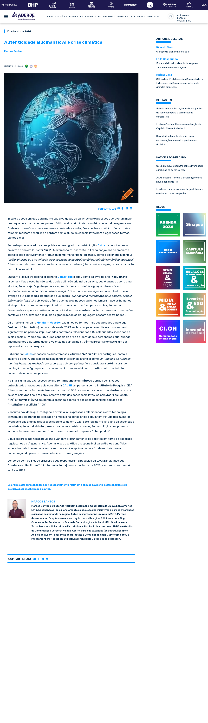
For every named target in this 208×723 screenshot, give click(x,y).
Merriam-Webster (49, 322)
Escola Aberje (88, 16)
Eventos (73, 16)
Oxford (102, 245)
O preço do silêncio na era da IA (173, 49)
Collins (28, 354)
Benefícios (122, 16)
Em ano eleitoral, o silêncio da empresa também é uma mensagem (177, 63)
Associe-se (153, 16)
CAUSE (67, 385)
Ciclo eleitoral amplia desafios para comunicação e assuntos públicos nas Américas (176, 140)
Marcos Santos (13, 51)
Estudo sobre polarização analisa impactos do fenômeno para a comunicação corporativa (179, 112)
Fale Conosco (138, 16)
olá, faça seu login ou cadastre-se (184, 18)
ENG (31, 66)
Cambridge (65, 276)
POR (27, 66)
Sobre (50, 16)
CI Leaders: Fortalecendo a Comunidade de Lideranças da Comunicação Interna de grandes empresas (179, 81)
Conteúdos (61, 16)
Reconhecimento (106, 16)
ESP (36, 66)
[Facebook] (122, 208)
